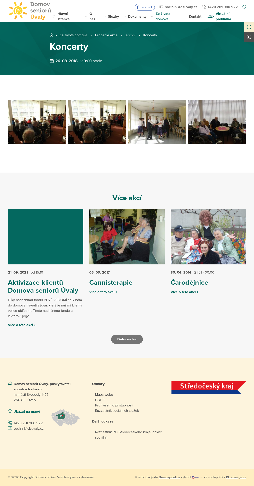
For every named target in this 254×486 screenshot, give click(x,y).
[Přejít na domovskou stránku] (29, 11)
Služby (113, 16)
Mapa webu (104, 394)
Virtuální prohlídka (223, 16)
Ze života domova (163, 16)
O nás (92, 16)
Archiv (130, 35)
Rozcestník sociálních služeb (117, 410)
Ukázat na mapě (26, 411)
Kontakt (195, 16)
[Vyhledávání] (244, 7)
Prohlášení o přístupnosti (114, 405)
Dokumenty (137, 16)
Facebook (146, 7)
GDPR (100, 400)
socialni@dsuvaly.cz (181, 7)
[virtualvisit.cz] (197, 477)
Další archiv (127, 339)
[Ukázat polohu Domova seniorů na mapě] (67, 417)
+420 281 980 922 (223, 7)
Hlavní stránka (64, 16)
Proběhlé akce (106, 35)
